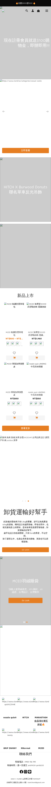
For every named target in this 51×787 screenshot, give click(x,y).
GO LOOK (25, 549)
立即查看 (25, 150)
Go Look (25, 600)
